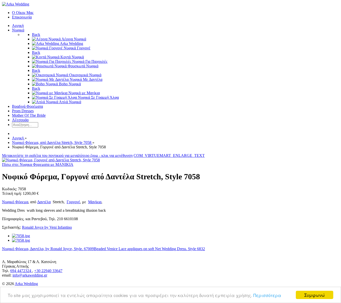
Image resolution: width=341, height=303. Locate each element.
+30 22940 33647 (48, 271)
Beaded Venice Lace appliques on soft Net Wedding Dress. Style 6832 (149, 249)
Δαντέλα (44, 202)
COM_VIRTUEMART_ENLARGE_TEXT (169, 155)
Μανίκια (94, 202)
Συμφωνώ (314, 295)
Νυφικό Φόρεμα (15, 202)
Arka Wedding (26, 284)
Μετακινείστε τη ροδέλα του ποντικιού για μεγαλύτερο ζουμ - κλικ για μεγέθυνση (67, 155)
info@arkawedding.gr (29, 275)
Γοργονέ (73, 202)
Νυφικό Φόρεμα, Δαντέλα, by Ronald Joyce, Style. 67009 (48, 249)
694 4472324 (21, 271)
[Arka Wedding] (15, 4)
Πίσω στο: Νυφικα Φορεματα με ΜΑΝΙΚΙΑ (37, 164)
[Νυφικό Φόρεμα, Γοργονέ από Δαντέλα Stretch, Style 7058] (51, 160)
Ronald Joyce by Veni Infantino (47, 227)
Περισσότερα (267, 295)
